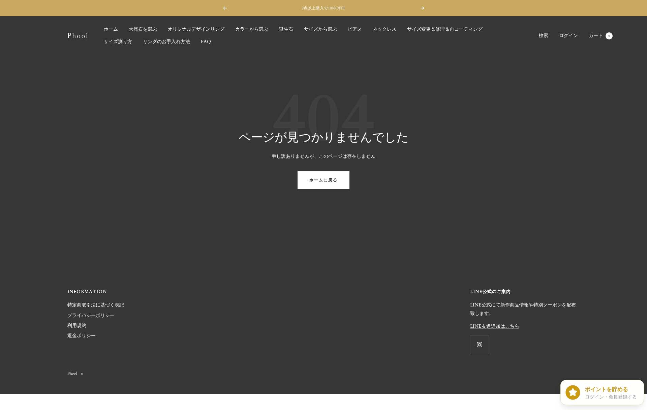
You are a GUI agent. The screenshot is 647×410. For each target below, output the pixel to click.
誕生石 (286, 29)
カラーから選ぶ (251, 29)
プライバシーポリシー (91, 315)
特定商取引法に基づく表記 (95, 305)
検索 (543, 35)
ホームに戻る (323, 180)
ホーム (111, 29)
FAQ (206, 41)
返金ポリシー (81, 335)
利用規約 (76, 325)
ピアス (355, 29)
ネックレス (384, 29)
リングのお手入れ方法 (166, 41)
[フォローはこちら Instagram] (479, 344)
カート (599, 35)
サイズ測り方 (118, 41)
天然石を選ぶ (143, 29)
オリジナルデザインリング (196, 29)
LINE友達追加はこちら (494, 326)
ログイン (568, 35)
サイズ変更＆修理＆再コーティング (445, 29)
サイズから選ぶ (320, 29)
